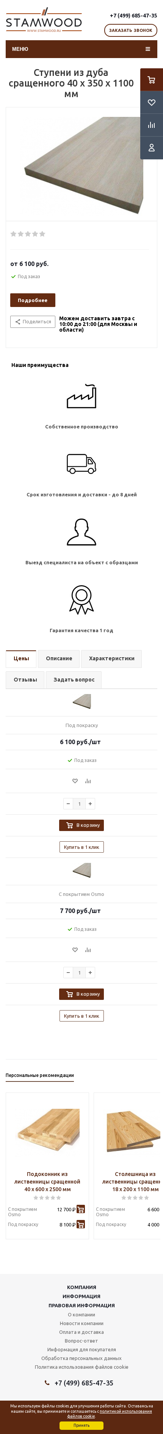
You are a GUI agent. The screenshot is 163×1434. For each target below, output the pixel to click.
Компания (81, 1287)
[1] (13, 234)
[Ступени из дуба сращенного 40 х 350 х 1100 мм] (81, 166)
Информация (81, 1296)
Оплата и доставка (81, 1332)
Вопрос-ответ (81, 1340)
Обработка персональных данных (81, 1358)
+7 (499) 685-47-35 (133, 15)
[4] (35, 234)
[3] (28, 234)
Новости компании (81, 1323)
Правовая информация (82, 1305)
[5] (42, 234)
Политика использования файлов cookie (82, 1366)
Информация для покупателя (81, 1349)
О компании (81, 1314)
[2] (21, 234)
